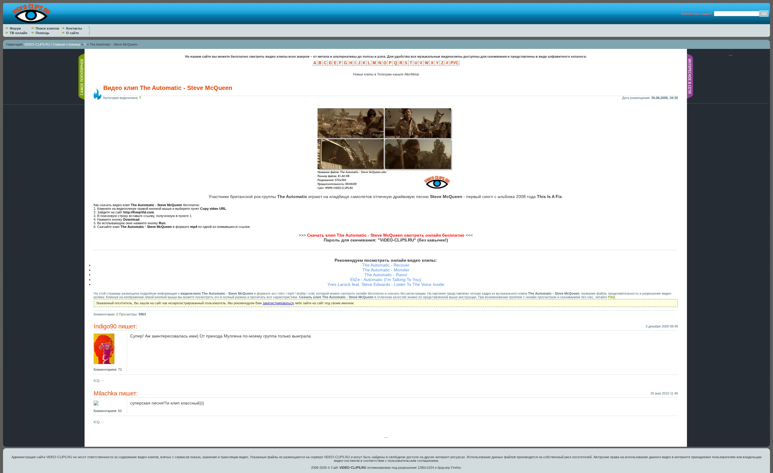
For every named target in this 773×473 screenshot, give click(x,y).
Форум (15, 28)
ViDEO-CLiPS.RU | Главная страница (52, 44)
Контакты (74, 28)
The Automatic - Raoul (385, 274)
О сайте (72, 33)
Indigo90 (105, 326)
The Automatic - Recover (385, 265)
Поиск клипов (47, 28)
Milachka (105, 393)
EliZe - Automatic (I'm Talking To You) (385, 279)
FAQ (611, 297)
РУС (454, 63)
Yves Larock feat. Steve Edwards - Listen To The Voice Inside (385, 284)
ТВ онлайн (18, 33)
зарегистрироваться (278, 303)
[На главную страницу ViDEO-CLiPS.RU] (32, 23)
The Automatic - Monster (385, 269)
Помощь (43, 33)
